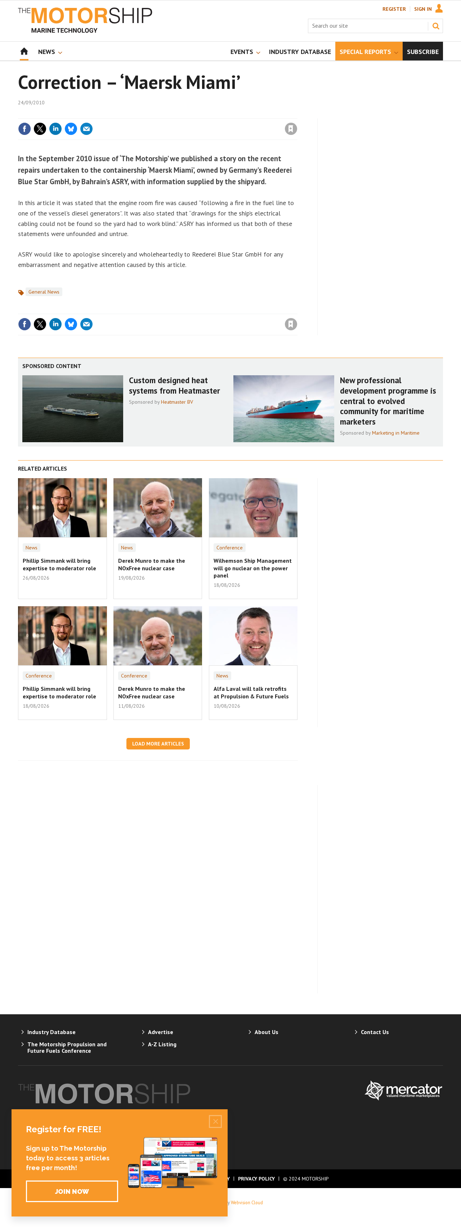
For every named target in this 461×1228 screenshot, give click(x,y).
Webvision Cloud (247, 1202)
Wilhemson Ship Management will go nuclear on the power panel (253, 568)
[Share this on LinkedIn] (55, 128)
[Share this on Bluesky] (70, 128)
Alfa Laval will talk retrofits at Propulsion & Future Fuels (251, 692)
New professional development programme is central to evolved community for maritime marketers (388, 401)
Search (436, 26)
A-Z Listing (162, 1044)
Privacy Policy (256, 1178)
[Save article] (291, 128)
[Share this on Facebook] (24, 128)
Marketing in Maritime (396, 433)
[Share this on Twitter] (39, 128)
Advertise (160, 1032)
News (31, 547)
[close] (297, 114)
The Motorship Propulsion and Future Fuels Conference (67, 1047)
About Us (266, 1032)
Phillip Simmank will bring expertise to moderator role (59, 564)
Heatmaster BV (177, 402)
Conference (229, 547)
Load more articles (158, 743)
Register (394, 9)
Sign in (206, 114)
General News (43, 292)
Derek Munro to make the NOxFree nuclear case (151, 564)
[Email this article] (86, 128)
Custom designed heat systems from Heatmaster (174, 385)
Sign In (423, 9)
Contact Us (375, 1032)
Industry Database (51, 1032)
